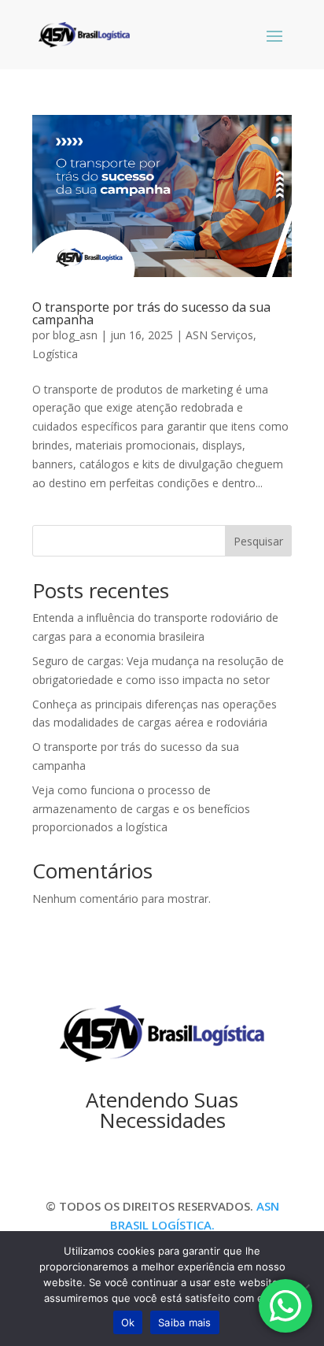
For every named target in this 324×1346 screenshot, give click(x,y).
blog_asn (75, 334)
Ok (128, 1322)
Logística (55, 353)
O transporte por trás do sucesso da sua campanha (151, 313)
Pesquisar (258, 541)
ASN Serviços (219, 334)
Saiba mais (185, 1322)
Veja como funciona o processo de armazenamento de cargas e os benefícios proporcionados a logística (141, 808)
